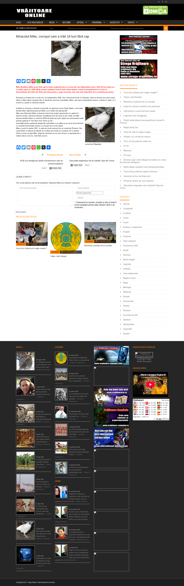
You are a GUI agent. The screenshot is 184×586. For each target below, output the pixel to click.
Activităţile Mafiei (74, 545)
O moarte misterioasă (76, 527)
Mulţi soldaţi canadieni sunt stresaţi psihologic (144, 167)
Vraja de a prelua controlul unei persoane (106, 28)
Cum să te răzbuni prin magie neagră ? (31, 248)
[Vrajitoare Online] (34, 14)
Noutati (126, 297)
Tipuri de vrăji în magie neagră (137, 132)
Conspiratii (128, 209)
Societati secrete (130, 315)
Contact (131, 22)
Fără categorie (129, 241)
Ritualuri (127, 310)
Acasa (18, 22)
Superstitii (127, 329)
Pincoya (127, 155)
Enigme (126, 232)
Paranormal (97, 22)
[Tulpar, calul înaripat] (66, 238)
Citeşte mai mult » (82, 501)
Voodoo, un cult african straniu (137, 137)
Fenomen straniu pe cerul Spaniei (139, 181)
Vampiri (126, 334)
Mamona (127, 151)
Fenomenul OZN (130, 246)
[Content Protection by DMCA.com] (155, 10)
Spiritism (127, 320)
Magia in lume (129, 278)
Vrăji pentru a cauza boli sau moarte (152, 28)
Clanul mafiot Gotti (75, 507)
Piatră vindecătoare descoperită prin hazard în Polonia (42, 355)
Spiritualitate (128, 324)
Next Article (75, 155)
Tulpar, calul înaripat (58, 256)
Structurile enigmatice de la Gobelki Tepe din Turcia (91, 161)
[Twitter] (166, 2)
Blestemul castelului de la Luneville (61, 28)
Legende (55, 252)
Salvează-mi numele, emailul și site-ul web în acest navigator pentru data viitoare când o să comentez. (95, 204)
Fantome (127, 236)
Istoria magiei (129, 259)
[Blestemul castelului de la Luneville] (100, 232)
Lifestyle (126, 269)
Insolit (44, 168)
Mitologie (127, 287)
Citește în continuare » (77, 363)
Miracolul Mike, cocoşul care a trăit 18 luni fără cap (43, 524)
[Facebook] (162, 2)
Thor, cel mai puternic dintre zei (137, 141)
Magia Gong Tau (131, 127)
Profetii (126, 306)
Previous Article (55, 155)
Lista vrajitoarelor (35, 22)
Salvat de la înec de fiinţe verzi (137, 176)
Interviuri (127, 255)
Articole (80, 22)
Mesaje (52, 22)
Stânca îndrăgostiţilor (76, 462)
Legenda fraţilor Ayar (76, 424)
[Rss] (159, 2)
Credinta (127, 213)
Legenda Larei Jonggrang (135, 116)
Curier (126, 222)
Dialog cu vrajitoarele (132, 227)
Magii (125, 283)
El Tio (126, 146)
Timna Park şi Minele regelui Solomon (140, 172)
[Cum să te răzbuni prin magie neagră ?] (32, 234)
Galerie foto (115, 22)
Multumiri (67, 22)
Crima (125, 218)
